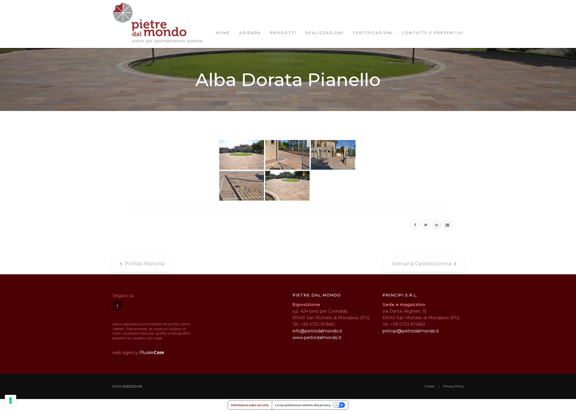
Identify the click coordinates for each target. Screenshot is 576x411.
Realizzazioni (324, 33)
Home (223, 33)
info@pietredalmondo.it (317, 331)
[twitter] (425, 224)
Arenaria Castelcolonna (422, 264)
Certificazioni (373, 33)
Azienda (250, 33)
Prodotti (283, 33)
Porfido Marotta (143, 264)
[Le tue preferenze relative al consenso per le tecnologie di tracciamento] (10, 400)
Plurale (152, 352)
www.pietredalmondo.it (316, 337)
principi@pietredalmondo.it (410, 331)
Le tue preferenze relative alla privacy (303, 405)
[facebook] (414, 224)
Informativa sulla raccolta (250, 405)
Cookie (429, 386)
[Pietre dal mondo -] (157, 22)
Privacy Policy (453, 386)
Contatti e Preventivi (433, 33)
